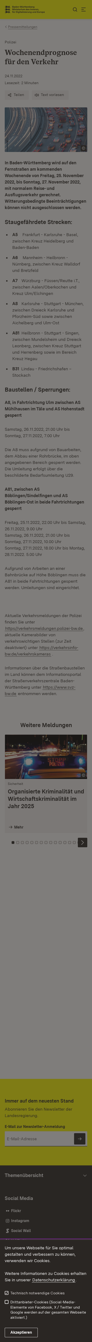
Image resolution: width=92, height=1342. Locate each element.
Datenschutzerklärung (53, 1279)
